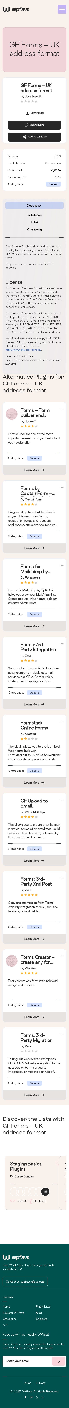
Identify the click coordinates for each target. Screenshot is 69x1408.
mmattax (31, 733)
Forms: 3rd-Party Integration (38, 647)
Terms (27, 1382)
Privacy (41, 1382)
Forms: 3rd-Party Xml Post (36, 881)
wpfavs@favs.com (33, 1281)
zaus (28, 655)
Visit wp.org (36, 125)
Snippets (41, 1318)
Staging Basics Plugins (26, 1166)
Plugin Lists (43, 1306)
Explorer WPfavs (13, 1312)
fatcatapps (32, 577)
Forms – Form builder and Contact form (35, 415)
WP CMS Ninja (35, 811)
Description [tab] (34, 205)
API (5, 1325)
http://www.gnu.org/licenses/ (23, 349)
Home (6, 1306)
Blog (39, 1312)
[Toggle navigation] (62, 9)
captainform (33, 499)
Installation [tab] (35, 214)
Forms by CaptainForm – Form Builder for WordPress (37, 496)
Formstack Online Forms (34, 725)
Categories (10, 1318)
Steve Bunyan (24, 1176)
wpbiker (30, 968)
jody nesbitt (33, 96)
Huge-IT (30, 421)
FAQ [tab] (34, 222)
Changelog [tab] (34, 229)
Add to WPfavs (36, 137)
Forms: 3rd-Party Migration (37, 1038)
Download (36, 113)
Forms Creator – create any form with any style (38, 962)
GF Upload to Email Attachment (34, 806)
